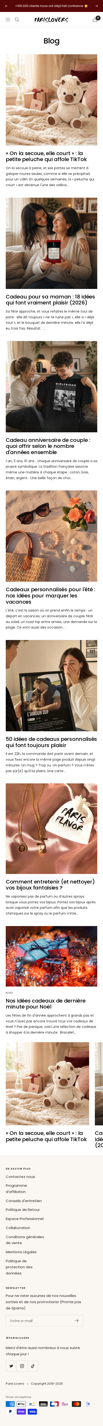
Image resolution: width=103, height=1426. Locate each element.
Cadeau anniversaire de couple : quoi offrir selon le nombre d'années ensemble (48, 446)
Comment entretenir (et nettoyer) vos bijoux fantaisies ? (50, 885)
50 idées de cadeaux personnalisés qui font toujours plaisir (51, 742)
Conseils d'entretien (24, 1200)
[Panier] (94, 19)
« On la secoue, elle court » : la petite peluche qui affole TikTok (46, 156)
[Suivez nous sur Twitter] (11, 1366)
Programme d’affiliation (16, 1188)
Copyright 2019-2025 (47, 1383)
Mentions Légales (21, 1251)
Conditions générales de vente (25, 1240)
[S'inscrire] (77, 1320)
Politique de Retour (23, 1209)
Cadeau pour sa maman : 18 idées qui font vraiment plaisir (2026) (50, 300)
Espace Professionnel (25, 1218)
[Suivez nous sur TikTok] (32, 1366)
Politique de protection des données (19, 1267)
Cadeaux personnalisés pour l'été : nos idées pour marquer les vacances (50, 595)
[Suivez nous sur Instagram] (22, 1366)
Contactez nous (20, 1176)
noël (9, 993)
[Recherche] (17, 19)
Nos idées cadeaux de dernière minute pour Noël (45, 1004)
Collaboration (18, 1227)
